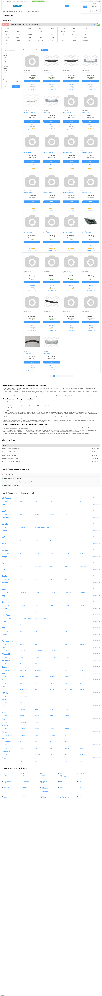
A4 (65, 508)
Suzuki (4, 738)
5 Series (52, 514)
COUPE (37, 586)
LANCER (37, 657)
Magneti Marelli (45, 791)
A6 (80, 508)
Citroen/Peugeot (44, 773)
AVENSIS (22, 748)
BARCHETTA (38, 566)
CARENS (7, 605)
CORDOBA (22, 709)
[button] (51, 475)
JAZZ (51, 579)
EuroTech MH (53, 592)
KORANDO (22, 728)
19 (5, 689)
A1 (35, 508)
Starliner (81, 663)
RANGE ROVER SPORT (40, 618)
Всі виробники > (96, 768)
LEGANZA (67, 553)
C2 (65, 534)
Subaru (4, 732)
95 (20, 540)
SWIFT (36, 741)
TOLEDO (67, 709)
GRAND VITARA (8, 741)
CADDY (21, 754)
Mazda (4, 634)
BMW (3, 511)
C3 (80, 534)
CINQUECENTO (83, 566)
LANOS (51, 553)
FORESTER (8, 735)
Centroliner (7, 663)
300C (6, 527)
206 (80, 683)
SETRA (4, 699)
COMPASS (7, 599)
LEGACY (37, 735)
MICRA (81, 670)
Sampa (42, 800)
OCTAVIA (37, 715)
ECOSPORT (23, 573)
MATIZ (81, 553)
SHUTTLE (67, 579)
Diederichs (62, 778)
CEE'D (36, 605)
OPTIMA (67, 605)
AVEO (6, 521)
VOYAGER (22, 527)
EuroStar (37, 592)
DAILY (6, 592)
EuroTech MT (83, 592)
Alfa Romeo (6, 498)
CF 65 (36, 540)
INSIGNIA (82, 676)
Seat (3, 706)
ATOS (21, 586)
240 (6, 761)
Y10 (51, 611)
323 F (51, 637)
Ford (3, 569)
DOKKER (7, 547)
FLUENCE (52, 689)
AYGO (36, 748)
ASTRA (36, 676)
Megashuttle (52, 663)
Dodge (4, 556)
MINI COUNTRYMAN (39, 650)
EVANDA (67, 521)
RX (21, 624)
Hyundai (4, 582)
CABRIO (7, 722)
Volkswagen (6, 751)
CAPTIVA (22, 521)
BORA (6, 754)
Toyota (4, 745)
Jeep (3, 595)
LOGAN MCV (68, 547)
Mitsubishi (5, 654)
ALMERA (7, 670)
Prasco (5, 796)
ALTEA (6, 709)
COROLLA (82, 748)
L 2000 (6, 631)
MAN (3, 628)
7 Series (67, 514)
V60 (51, 761)
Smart (3, 719)
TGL (36, 631)
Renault (4, 686)
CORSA (66, 676)
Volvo (3, 758)
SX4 (51, 741)
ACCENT (7, 586)
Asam (5, 775)
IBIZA (36, 709)
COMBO (52, 676)
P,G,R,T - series (23, 696)
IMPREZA (22, 735)
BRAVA (51, 566)
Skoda (3, 712)
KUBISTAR (67, 670)
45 (5, 540)
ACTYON (7, 728)
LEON (51, 709)
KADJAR (82, 689)
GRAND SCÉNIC (68, 689)
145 (6, 501)
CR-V (36, 579)
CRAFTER (37, 754)
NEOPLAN (5, 660)
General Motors (26, 781)
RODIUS (67, 728)
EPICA (51, 521)
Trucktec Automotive (64, 797)
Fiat (2, 563)
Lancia (4, 608)
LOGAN (51, 547)
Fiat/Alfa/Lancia (7, 781)
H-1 (80, 586)
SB (50, 540)
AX (6, 534)
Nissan (4, 667)
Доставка (9, 1)
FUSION (82, 573)
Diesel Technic (63, 776)
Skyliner (66, 663)
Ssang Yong (6, 725)
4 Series (37, 514)
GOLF (66, 754)
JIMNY (21, 741)
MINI (6, 650)
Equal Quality (81, 773)
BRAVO (66, 566)
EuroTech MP (68, 592)
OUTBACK (52, 735)
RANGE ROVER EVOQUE (26, 618)
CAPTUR (22, 689)
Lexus (3, 621)
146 (21, 501)
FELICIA (22, 715)
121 (6, 637)
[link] (3, 11)
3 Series (22, 514)
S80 (36, 761)
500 (6, 566)
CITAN (51, 644)
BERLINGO (22, 534)
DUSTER (22, 547)
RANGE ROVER (8, 618)
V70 (66, 761)
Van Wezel (81, 797)
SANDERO (82, 547)
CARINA (67, 748)
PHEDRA (37, 611)
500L (21, 566)
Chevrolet (5, 517)
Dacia (3, 543)
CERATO (52, 605)
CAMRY (51, 748)
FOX (51, 754)
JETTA (81, 754)
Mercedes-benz (7, 641)
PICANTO (82, 605)
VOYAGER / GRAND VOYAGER (42, 527)
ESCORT (37, 573)
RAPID (51, 715)
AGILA (6, 676)
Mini (3, 647)
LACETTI (37, 553)
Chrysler (4, 524)
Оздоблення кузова (12, 11)
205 (66, 683)
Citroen (4, 530)
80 (20, 508)
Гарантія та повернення (17, 1)
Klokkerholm (6, 787)
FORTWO (37, 722)
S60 (21, 761)
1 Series (7, 514)
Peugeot (4, 680)
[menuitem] (92, 1)
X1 (80, 514)
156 (66, 501)
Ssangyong (43, 797)
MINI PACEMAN (53, 650)
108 (36, 683)
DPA (61, 773)
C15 (51, 534)
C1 (35, 534)
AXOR (36, 644)
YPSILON (67, 611)
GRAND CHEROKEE (24, 599)
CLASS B (82, 644)
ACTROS (22, 644)
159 (80, 501)
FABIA (6, 715)
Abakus (5, 773)
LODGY (36, 547)
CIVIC (21, 579)
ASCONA (22, 676)
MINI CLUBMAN (23, 650)
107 (21, 683)
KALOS (81, 521)
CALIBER (7, 560)
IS (5, 624)
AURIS (6, 748)
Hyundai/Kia (44, 781)
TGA (21, 631)
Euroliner (22, 663)
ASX (6, 657)
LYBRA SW (22, 611)
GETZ (66, 586)
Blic (23, 775)
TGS (51, 631)
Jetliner (36, 663)
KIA (2, 602)
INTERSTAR (38, 670)
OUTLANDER (53, 657)
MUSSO (52, 728)
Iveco (3, 589)
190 (6, 644)
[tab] (51, 475)
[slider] (11, 79)
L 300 (21, 657)
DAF (3, 537)
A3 (50, 508)
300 (21, 702)
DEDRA (7, 611)
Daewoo (4, 550)
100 (6, 508)
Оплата (4, 1)
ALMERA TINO (23, 670)
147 (36, 501)
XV (65, 735)
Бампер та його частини (24, 11)
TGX (66, 631)
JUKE (51, 670)
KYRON (37, 728)
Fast (5, 784)
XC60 (81, 761)
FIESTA (51, 573)
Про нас (25, 1)
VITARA (66, 741)
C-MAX (6, 573)
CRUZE (36, 521)
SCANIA (4, 693)
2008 (51, 683)
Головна (3, 11)
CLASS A (67, 644)
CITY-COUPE (23, 722)
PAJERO (67, 657)
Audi (3, 504)
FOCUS (66, 573)
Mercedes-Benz (45, 788)
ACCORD (7, 579)
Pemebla (6, 797)
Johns (79, 781)
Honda (4, 576)
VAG (80, 796)
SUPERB (67, 715)
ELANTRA (52, 586)
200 (6, 702)
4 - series (7, 696)
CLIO (36, 689)
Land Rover (6, 615)
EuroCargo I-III (23, 592)
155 (51, 501)
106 (6, 683)
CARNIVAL (22, 605)
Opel (3, 673)
